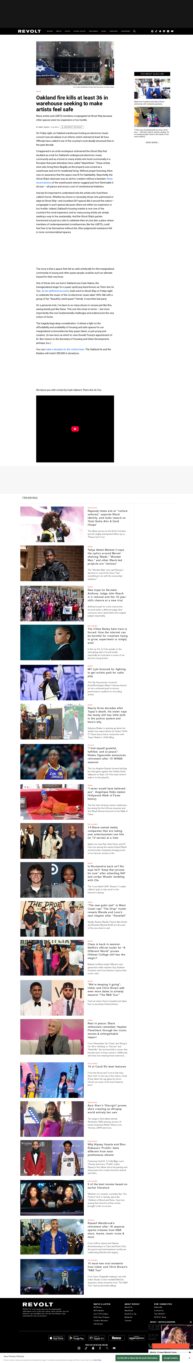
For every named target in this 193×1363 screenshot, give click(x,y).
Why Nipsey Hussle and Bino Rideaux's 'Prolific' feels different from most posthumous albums (107, 1149)
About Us (128, 1307)
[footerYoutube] (114, 1350)
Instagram (152, 31)
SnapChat (160, 31)
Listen (67, 31)
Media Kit (128, 1317)
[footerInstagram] (79, 1350)
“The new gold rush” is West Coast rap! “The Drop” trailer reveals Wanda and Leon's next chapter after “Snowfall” (107, 910)
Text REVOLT (159, 1314)
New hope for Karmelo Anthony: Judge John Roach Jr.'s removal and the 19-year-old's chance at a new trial (107, 595)
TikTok (156, 31)
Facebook (164, 31)
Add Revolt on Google (73, 127)
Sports (91, 745)
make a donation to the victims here (64, 349)
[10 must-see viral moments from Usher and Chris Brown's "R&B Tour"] (52, 1277)
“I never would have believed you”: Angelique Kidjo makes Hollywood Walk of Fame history (106, 794)
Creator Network (101, 1320)
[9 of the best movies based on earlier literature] (52, 1198)
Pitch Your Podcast (101, 1317)
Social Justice (79, 31)
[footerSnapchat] (93, 1350)
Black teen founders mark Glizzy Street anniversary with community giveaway (149, 102)
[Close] (189, 1358)
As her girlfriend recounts (55, 291)
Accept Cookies (171, 1358)
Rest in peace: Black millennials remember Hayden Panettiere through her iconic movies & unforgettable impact (107, 1030)
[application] (170, 1336)
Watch (58, 31)
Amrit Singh (44, 127)
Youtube (172, 31)
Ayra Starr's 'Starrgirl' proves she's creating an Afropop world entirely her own (107, 1109)
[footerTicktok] (86, 1350)
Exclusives (93, 31)
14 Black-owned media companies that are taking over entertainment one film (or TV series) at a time (106, 832)
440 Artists (98, 1324)
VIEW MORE (151, 142)
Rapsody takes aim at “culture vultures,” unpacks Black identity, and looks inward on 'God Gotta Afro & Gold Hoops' (108, 517)
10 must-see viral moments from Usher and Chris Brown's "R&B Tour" (108, 1267)
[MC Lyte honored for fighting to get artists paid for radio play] (52, 682)
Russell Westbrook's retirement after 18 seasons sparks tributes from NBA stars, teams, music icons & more (106, 1230)
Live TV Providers (101, 1314)
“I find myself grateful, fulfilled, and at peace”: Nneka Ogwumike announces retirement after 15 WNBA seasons (107, 755)
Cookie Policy (97, 1360)
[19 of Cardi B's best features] (52, 1080)
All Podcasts (99, 1310)
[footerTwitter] (107, 1350)
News (103, 31)
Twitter (168, 31)
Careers (128, 1320)
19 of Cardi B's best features (107, 1066)
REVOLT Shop (160, 1317)
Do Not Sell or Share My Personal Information (137, 1358)
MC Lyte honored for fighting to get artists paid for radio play (107, 672)
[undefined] (152, 89)
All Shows (98, 1307)
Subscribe (125, 31)
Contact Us (159, 1310)
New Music (92, 508)
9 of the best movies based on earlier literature (108, 1185)
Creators (113, 31)
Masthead (129, 1310)
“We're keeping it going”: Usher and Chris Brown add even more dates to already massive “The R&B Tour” (106, 990)
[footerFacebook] (100, 1350)
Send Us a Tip (130, 1314)
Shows (50, 31)
